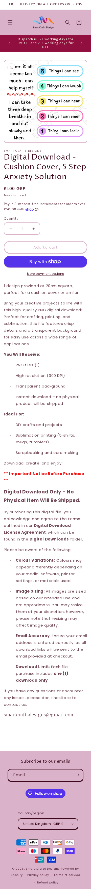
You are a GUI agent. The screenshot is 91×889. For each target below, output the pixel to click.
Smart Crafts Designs (43, 869)
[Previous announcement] (9, 43)
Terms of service (67, 875)
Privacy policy (38, 875)
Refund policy (48, 882)
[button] (10, 22)
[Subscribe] (77, 775)
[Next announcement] (81, 43)
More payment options (45, 274)
